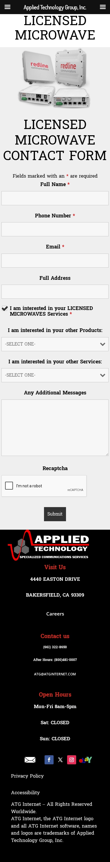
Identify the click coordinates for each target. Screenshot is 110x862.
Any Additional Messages (55, 393)
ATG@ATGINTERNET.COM (55, 674)
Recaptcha (55, 469)
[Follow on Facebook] (49, 759)
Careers (55, 613)
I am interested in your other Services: (55, 362)
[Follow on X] (60, 759)
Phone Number (55, 216)
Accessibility (25, 792)
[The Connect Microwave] (55, 77)
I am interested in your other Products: (55, 330)
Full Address (55, 278)
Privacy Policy (27, 776)
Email (55, 247)
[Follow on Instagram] (71, 759)
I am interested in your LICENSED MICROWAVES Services (51, 311)
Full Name (55, 184)
